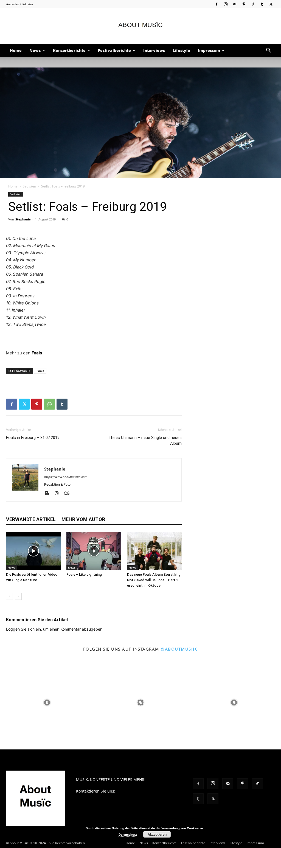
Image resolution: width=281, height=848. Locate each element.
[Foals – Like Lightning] (93, 551)
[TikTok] (253, 4)
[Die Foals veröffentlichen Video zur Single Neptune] (33, 551)
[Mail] (235, 4)
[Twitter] (271, 4)
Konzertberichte (69, 50)
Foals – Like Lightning (84, 574)
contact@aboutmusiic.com (140, 791)
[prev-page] (9, 596)
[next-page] (18, 596)
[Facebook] (216, 4)
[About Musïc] (140, 26)
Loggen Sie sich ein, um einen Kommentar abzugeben (54, 629)
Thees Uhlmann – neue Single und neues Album (145, 440)
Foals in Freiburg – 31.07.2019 (33, 437)
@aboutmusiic (179, 649)
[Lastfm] (69, 493)
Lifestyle (181, 50)
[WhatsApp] (49, 404)
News (35, 50)
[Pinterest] (244, 4)
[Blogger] (48, 493)
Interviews (154, 50)
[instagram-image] (47, 702)
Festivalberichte (114, 50)
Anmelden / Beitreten (19, 4)
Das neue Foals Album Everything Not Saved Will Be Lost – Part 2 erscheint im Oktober (154, 579)
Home (16, 50)
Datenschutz (128, 834)
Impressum (209, 50)
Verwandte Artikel (31, 519)
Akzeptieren (157, 834)
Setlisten (29, 186)
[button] (268, 51)
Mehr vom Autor (83, 519)
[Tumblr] (262, 4)
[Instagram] (225, 4)
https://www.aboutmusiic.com (66, 477)
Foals (37, 353)
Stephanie (23, 219)
